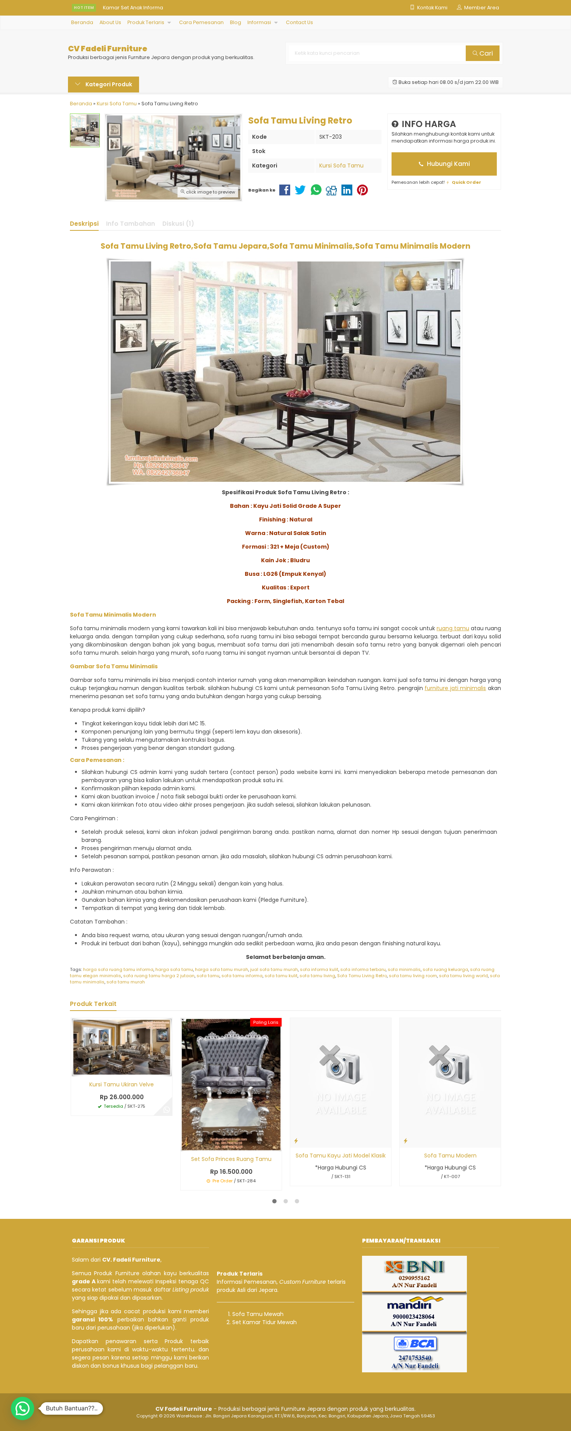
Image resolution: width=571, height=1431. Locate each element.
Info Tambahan (130, 224)
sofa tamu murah (125, 982)
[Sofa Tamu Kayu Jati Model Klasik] (340, 1082)
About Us (110, 22)
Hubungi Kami (447, 164)
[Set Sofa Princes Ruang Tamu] (231, 1084)
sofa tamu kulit (281, 976)
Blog (235, 22)
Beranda (82, 22)
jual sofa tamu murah (274, 969)
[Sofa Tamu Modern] (450, 1082)
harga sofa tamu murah (221, 969)
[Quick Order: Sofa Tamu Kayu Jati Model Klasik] (296, 1140)
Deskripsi (84, 224)
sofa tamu (208, 976)
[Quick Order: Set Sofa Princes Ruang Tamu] (186, 1144)
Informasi (259, 22)
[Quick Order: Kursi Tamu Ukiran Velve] (77, 1069)
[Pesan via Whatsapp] (167, 1110)
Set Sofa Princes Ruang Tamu (231, 1159)
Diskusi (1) (178, 224)
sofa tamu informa (242, 976)
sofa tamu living (317, 976)
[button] (22, 1408)
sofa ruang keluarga (445, 969)
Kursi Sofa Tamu (341, 165)
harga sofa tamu (174, 969)
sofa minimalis (404, 969)
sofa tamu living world (463, 976)
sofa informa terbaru (363, 969)
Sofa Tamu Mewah (258, 1314)
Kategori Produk (108, 84)
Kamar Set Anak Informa (133, 7)
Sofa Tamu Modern (450, 1155)
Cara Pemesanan (201, 22)
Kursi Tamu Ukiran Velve (121, 1084)
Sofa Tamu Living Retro (362, 976)
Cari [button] (485, 53)
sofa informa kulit (319, 969)
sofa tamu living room (413, 976)
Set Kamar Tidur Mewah (264, 1322)
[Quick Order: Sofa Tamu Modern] (405, 1140)
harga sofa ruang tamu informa (118, 969)
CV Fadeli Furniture (107, 48)
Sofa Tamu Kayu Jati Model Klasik (341, 1155)
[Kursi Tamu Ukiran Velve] (121, 1047)
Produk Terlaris (145, 22)
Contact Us (299, 22)
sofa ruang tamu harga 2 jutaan (159, 976)
